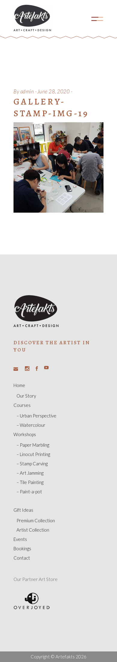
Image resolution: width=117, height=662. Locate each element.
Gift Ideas (23, 510)
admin (27, 91)
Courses (22, 405)
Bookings (22, 548)
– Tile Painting (30, 482)
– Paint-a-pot (29, 491)
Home (19, 385)
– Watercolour (30, 425)
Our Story (26, 395)
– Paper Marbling (32, 445)
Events (20, 539)
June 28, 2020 (53, 91)
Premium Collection (35, 520)
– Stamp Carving (32, 463)
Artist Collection (32, 529)
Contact (22, 558)
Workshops (25, 434)
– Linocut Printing (33, 454)
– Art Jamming (30, 473)
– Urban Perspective (36, 415)
